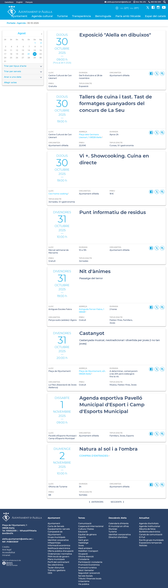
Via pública (83, 584)
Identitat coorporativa (120, 534)
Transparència (81, 16)
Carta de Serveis (56, 526)
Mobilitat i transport (88, 551)
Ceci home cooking (58, 194)
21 (29, 54)
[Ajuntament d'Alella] (22, 523)
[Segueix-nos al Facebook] (153, 8)
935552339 (11, 531)
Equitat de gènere (87, 534)
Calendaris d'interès (119, 523)
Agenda (21, 23)
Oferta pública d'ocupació (60, 551)
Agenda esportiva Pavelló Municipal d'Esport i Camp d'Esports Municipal (112, 404)
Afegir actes (10, 82)
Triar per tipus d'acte (15, 66)
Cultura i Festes (86, 529)
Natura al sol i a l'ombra (108, 449)
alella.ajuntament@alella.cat (17, 539)
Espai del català (155, 16)
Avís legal (6, 550)
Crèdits (5, 547)
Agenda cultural (42, 16)
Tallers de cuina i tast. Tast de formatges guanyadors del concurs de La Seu (115, 103)
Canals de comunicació (150, 534)
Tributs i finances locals (89, 578)
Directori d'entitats (118, 537)
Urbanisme (83, 581)
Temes (81, 518)
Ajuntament (19, 16)
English (19, 2)
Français (29, 2)
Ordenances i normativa (60, 554)
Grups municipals (56, 537)
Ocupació (83, 554)
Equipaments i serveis (59, 529)
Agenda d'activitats (149, 523)
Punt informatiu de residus (112, 212)
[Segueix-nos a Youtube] (164, 8)
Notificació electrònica (59, 548)
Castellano (9, 2)
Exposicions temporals (150, 543)
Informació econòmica (59, 545)
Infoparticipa (54, 543)
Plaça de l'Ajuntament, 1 (14, 525)
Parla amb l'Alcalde (128, 16)
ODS (50, 573)
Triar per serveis (12, 71)
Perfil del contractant (58, 562)
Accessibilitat (8, 552)
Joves (81, 545)
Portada (11, 23)
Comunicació (84, 523)
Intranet (6, 555)
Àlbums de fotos (147, 529)
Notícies (143, 545)
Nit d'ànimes (95, 271)
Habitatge (83, 543)
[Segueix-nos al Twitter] (147, 8)
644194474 (7, 533)
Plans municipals (56, 559)
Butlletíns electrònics (149, 532)
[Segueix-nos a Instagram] (158, 8)
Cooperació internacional (90, 526)
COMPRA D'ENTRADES (93, 455)
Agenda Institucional (149, 526)
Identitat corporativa (58, 540)
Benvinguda (103, 16)
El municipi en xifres (119, 526)
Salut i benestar (86, 570)
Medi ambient (85, 548)
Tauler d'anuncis (56, 567)
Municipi (113, 529)
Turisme (62, 16)
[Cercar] (163, 2)
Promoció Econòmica (89, 565)
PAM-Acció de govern (58, 556)
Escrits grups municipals (151, 540)
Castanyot (91, 333)
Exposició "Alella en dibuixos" (115, 35)
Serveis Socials (85, 576)
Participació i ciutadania (90, 562)
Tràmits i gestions (56, 570)
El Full (142, 537)
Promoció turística (87, 567)
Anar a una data (12, 77)
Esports (82, 537)
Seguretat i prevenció (89, 573)
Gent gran (83, 540)
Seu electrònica (55, 565)
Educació (82, 532)
